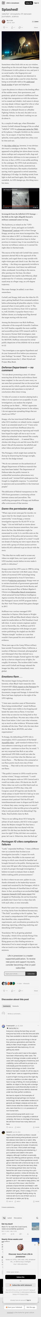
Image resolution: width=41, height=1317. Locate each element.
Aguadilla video (8, 742)
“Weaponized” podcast (11, 230)
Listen (36, 22)
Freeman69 (10, 1026)
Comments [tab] (6, 1006)
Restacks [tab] (16, 1006)
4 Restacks (26, 983)
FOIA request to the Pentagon (24, 686)
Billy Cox (10, 20)
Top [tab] (4, 1218)
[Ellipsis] (38, 1025)
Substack (10, 1312)
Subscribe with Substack (22, 1285)
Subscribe (29, 3)
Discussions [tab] (18, 1218)
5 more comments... (8, 1207)
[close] (35, 1245)
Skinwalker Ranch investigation (23, 592)
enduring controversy (17, 580)
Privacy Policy (24, 1294)
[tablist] (11, 1006)
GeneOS (9, 1132)
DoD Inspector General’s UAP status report (20, 892)
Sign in (36, 3)
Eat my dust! (7, 1224)
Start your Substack (15, 1307)
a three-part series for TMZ (27, 129)
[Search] (37, 1218)
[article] (20, 1229)
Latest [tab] (9, 1218)
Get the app (31, 1307)
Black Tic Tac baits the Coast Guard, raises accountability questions (14, 1228)
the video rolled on (11, 145)
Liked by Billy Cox (13, 1028)
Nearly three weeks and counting (12, 1240)
